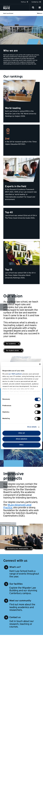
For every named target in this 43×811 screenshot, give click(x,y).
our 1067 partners (15, 374)
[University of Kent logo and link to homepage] (6, 7)
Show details (32, 427)
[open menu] (39, 7)
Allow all (21, 433)
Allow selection (21, 439)
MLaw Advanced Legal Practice (17, 506)
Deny (21, 445)
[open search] (33, 7)
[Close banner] (40, 364)
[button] (39, 7)
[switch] (38, 405)
